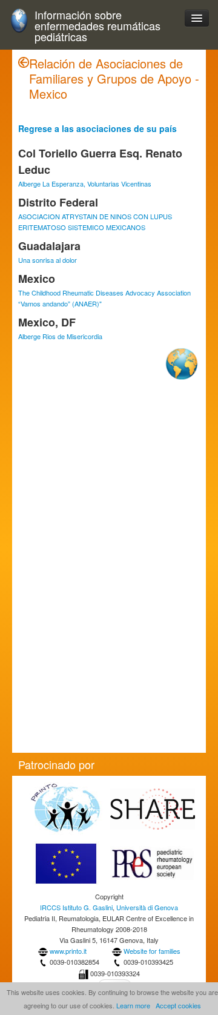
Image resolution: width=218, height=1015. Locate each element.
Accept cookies (178, 1005)
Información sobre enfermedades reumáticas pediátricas (97, 25)
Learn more (133, 1005)
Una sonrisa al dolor (47, 260)
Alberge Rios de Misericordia (60, 336)
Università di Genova (147, 907)
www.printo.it (68, 951)
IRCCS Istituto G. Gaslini (76, 907)
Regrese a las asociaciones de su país (97, 128)
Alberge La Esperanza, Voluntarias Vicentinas (84, 183)
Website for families (152, 951)
